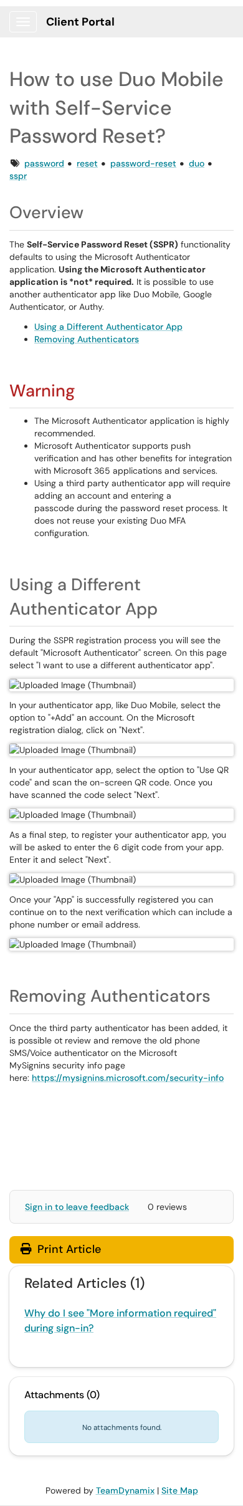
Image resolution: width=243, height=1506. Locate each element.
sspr (18, 175)
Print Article (67, 1249)
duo (196, 163)
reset (87, 163)
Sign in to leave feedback (77, 1206)
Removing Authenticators (86, 339)
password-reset (143, 163)
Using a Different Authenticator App (108, 326)
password (44, 163)
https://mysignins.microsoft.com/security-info (128, 1077)
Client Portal (80, 21)
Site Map (179, 1490)
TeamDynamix (125, 1490)
